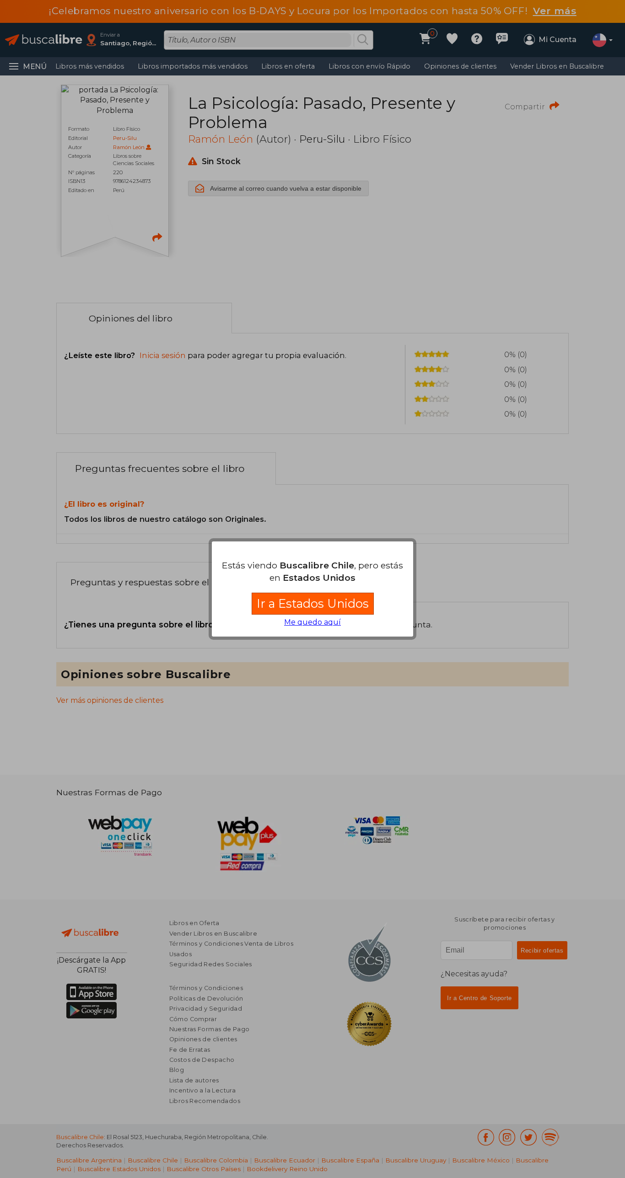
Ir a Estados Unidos (313, 603)
